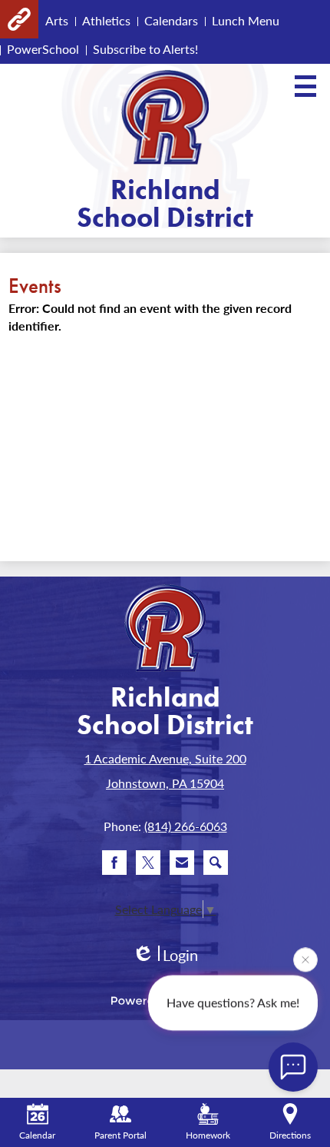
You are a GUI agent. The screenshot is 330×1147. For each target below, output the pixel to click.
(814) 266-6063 (185, 826)
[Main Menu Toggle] (305, 86)
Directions (290, 1135)
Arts (56, 20)
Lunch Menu (245, 20)
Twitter (148, 862)
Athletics (106, 20)
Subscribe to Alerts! (145, 49)
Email (182, 862)
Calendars (171, 20)
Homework (208, 1135)
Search (215, 862)
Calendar (37, 1135)
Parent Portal (120, 1135)
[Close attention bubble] (305, 959)
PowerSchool (43, 49)
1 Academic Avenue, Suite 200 (165, 758)
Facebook (114, 862)
